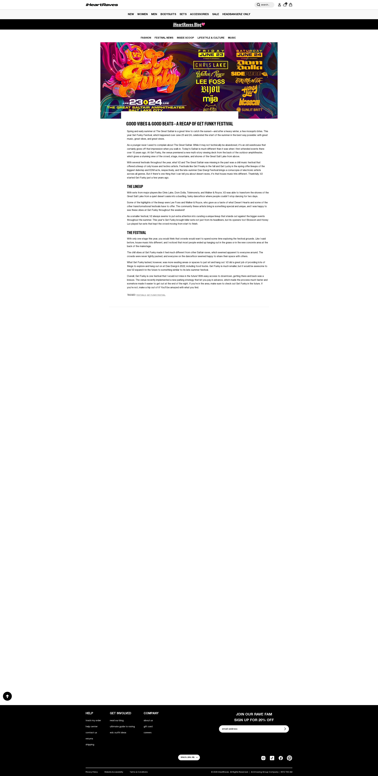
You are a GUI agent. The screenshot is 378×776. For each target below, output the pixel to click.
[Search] (258, 4)
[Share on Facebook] (137, 301)
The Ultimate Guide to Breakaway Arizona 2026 (145, 667)
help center (92, 726)
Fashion (146, 38)
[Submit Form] (285, 728)
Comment (154, 358)
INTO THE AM (286, 772)
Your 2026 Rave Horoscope (213, 667)
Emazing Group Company (266, 772)
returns (89, 738)
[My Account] (279, 5)
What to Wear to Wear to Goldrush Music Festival (141, 476)
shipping (90, 744)
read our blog (117, 720)
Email (151, 345)
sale (215, 14)
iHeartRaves (223, 772)
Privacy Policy (92, 772)
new (131, 14)
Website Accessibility (113, 772)
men (154, 14)
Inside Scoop (185, 38)
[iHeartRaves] (102, 4)
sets (183, 14)
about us (148, 720)
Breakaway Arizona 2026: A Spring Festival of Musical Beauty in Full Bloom (227, 476)
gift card (148, 726)
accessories (199, 14)
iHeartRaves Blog (187, 24)
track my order (93, 720)
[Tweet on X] (143, 301)
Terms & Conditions (139, 772)
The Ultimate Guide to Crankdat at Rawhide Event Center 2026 (230, 573)
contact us (91, 732)
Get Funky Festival (156, 295)
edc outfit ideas (118, 732)
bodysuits (168, 14)
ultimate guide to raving (122, 726)
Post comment (189, 385)
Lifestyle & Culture (211, 38)
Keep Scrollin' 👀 (189, 405)
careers (147, 732)
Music (232, 38)
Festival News (164, 38)
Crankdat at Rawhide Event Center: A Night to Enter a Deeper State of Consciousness (145, 573)
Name (151, 331)
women (142, 14)
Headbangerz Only (236, 14)
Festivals (141, 295)
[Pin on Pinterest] (148, 301)
